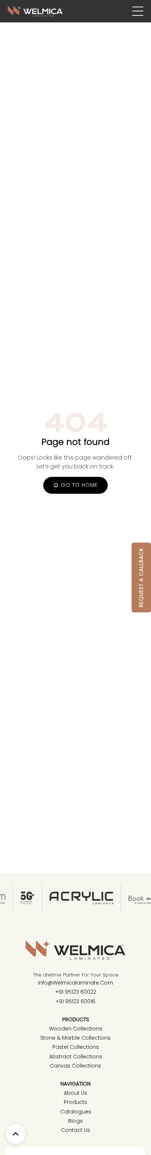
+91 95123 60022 (75, 992)
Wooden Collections (75, 1028)
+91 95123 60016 (75, 1001)
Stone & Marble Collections (75, 1037)
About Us (75, 1093)
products (75, 1102)
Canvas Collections (75, 1065)
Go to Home (78, 485)
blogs (75, 1121)
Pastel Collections (75, 1047)
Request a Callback (141, 577)
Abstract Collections (75, 1056)
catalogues (75, 1111)
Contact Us (75, 1130)
